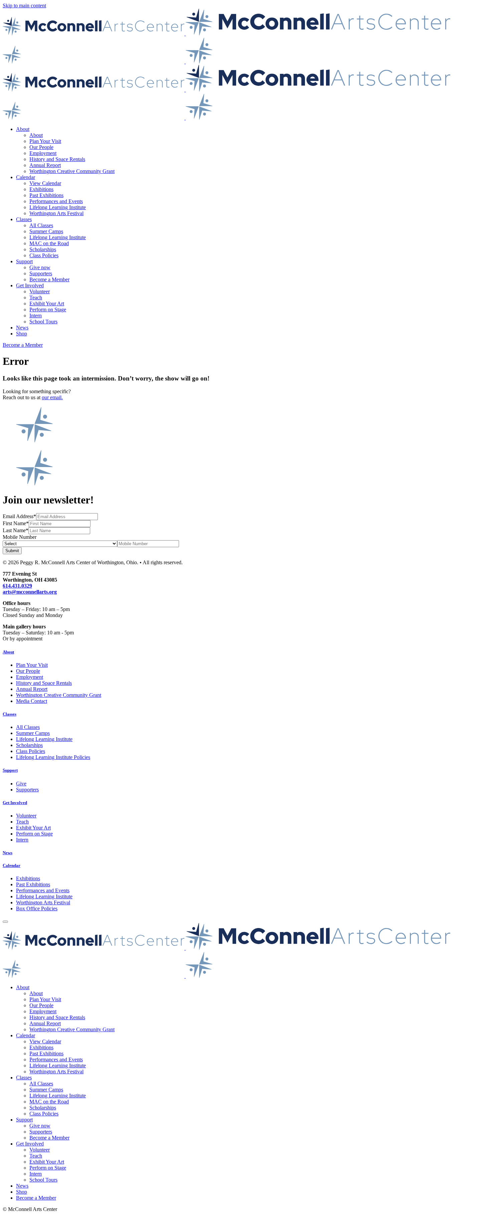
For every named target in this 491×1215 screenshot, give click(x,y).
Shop (21, 333)
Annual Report (45, 165)
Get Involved (30, 285)
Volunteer (39, 291)
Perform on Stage (47, 309)
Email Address (18, 516)
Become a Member (49, 279)
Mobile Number (19, 537)
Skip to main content (24, 5)
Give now (39, 267)
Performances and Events (56, 201)
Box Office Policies (36, 908)
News (22, 327)
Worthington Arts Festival (56, 213)
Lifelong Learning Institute (57, 207)
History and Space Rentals (57, 159)
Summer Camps (46, 231)
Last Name (14, 530)
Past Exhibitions (46, 195)
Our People (41, 147)
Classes (24, 219)
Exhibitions (41, 189)
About (22, 129)
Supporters (40, 273)
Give (21, 783)
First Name (14, 523)
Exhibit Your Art (46, 303)
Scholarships (42, 249)
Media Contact (31, 701)
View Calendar (45, 183)
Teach (35, 297)
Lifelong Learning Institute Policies (53, 757)
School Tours (43, 321)
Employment (42, 153)
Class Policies (43, 255)
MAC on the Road (49, 243)
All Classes (41, 225)
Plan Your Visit (45, 141)
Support (24, 261)
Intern (35, 315)
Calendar (25, 177)
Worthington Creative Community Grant (72, 171)
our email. (52, 397)
